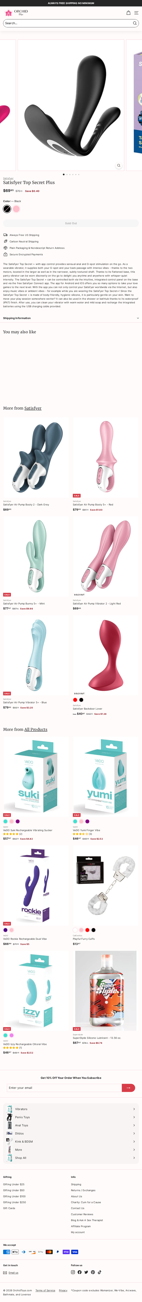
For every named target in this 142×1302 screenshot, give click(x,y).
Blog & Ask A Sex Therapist (87, 1220)
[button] (11, 833)
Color (12, 201)
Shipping (76, 1184)
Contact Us (77, 1208)
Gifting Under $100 (14, 1196)
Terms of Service (45, 1290)
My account (78, 1232)
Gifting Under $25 (13, 1184)
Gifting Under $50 (13, 1190)
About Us (76, 1196)
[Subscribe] (128, 1088)
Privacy (63, 1290)
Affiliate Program (81, 1226)
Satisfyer (8, 178)
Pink (16, 209)
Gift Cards (9, 1208)
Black (7, 209)
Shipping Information (17, 318)
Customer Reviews (82, 1214)
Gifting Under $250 (14, 1202)
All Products (35, 729)
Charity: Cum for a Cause (86, 1202)
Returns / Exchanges (83, 1190)
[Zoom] (118, 165)
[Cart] (128, 12)
